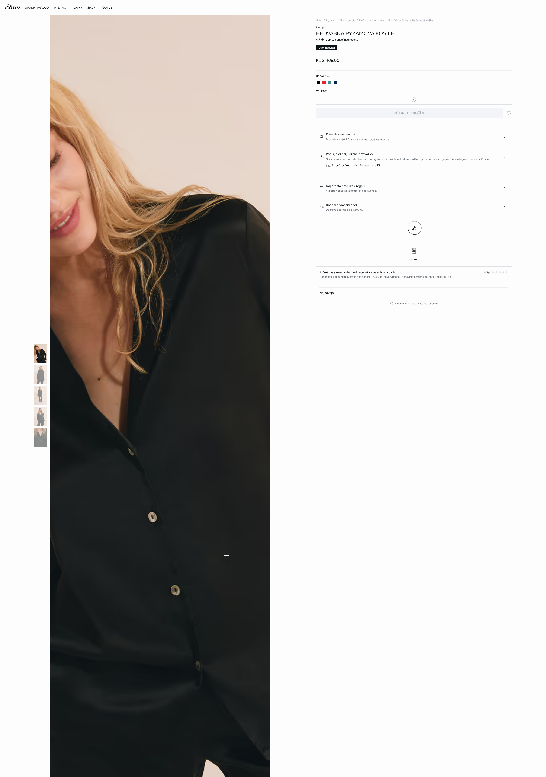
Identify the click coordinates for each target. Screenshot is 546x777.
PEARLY (320, 27)
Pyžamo (331, 20)
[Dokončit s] (226, 558)
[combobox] (414, 100)
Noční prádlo (347, 20)
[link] (92, 7)
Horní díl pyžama (398, 20)
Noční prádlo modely (371, 20)
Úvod (319, 20)
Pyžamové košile (422, 20)
